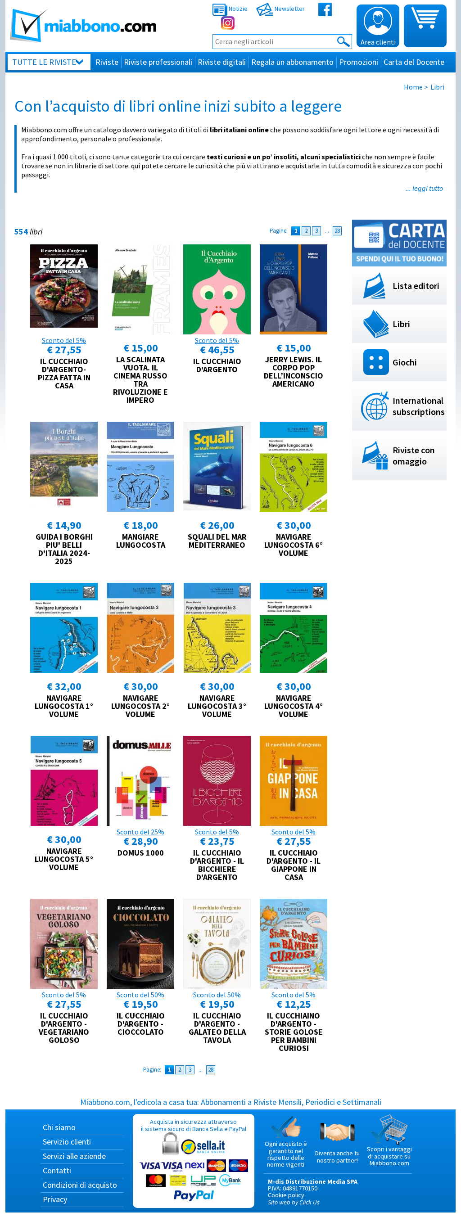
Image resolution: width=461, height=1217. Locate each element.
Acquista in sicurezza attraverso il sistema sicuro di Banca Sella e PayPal (193, 1125)
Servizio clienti (67, 1141)
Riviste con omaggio (414, 455)
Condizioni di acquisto (80, 1185)
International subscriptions (419, 406)
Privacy (55, 1199)
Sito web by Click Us (294, 1202)
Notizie (237, 9)
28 (337, 230)
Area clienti (378, 41)
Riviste (106, 62)
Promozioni (358, 62)
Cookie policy (286, 1195)
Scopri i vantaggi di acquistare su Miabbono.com (389, 1156)
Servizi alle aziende (74, 1156)
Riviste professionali (158, 62)
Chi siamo (59, 1127)
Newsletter (289, 9)
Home (413, 86)
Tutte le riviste (44, 62)
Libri (401, 323)
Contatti (57, 1170)
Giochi (405, 362)
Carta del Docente (414, 62)
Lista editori (416, 285)
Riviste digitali (222, 62)
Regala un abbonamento (292, 62)
